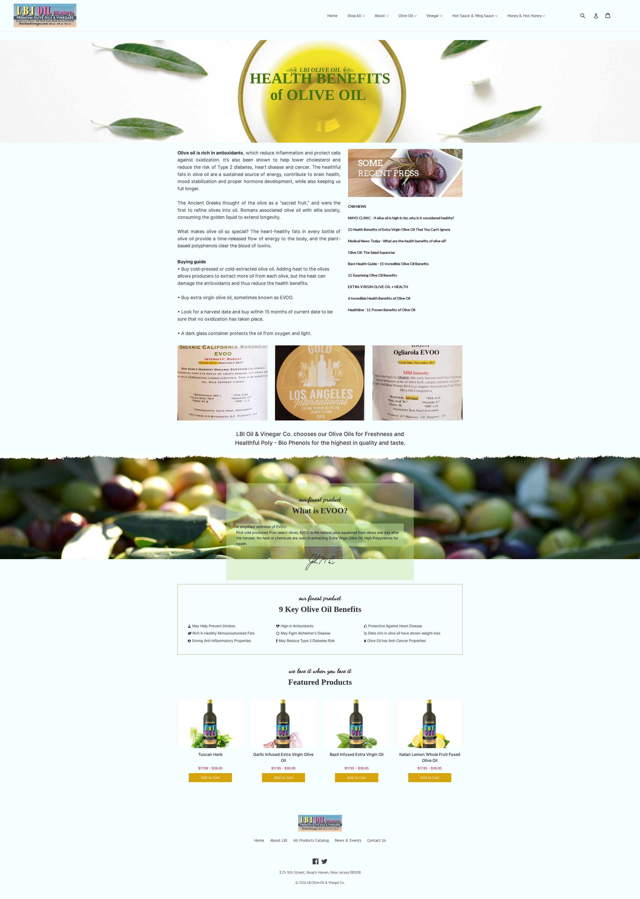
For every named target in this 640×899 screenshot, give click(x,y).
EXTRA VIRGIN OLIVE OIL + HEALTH (378, 287)
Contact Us (376, 840)
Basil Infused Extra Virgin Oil (357, 754)
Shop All (355, 15)
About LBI (279, 840)
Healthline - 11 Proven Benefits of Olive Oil (381, 310)
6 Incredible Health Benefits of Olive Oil (379, 298)
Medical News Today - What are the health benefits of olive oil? (397, 241)
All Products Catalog (311, 840)
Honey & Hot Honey (524, 15)
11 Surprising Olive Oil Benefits (372, 275)
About (380, 15)
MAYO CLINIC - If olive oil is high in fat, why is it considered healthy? (401, 218)
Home (332, 15)
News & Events (348, 840)
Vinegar (433, 15)
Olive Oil (406, 15)
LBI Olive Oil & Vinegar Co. (325, 882)
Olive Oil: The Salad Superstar (371, 252)
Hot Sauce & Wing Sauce (473, 15)
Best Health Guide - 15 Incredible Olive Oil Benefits (388, 264)
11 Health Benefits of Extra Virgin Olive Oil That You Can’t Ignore (399, 229)
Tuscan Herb (210, 754)
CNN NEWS (357, 206)
